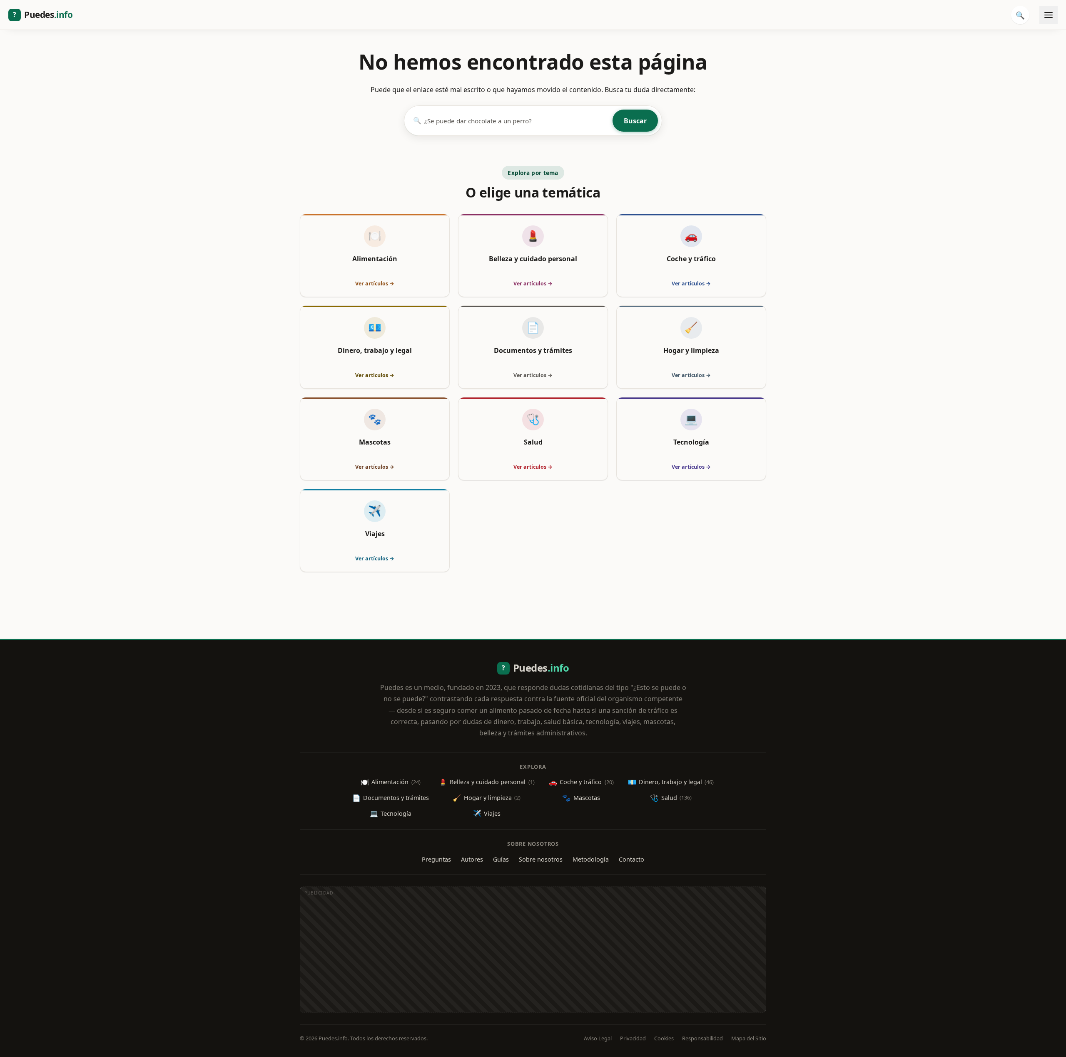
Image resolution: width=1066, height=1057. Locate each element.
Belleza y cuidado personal (487, 782)
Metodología (591, 859)
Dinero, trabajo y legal (671, 782)
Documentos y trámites (390, 797)
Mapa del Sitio (748, 1038)
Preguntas (436, 859)
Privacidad (633, 1038)
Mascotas (581, 797)
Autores (472, 859)
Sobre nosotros (541, 859)
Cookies (664, 1038)
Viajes (487, 813)
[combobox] (517, 121)
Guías (501, 859)
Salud (671, 797)
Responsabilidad (702, 1038)
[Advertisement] (533, 953)
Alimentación (391, 782)
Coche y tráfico (581, 782)
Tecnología (390, 813)
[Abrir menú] (1048, 15)
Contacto (631, 859)
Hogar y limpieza (487, 797)
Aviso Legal (598, 1038)
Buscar (635, 120)
